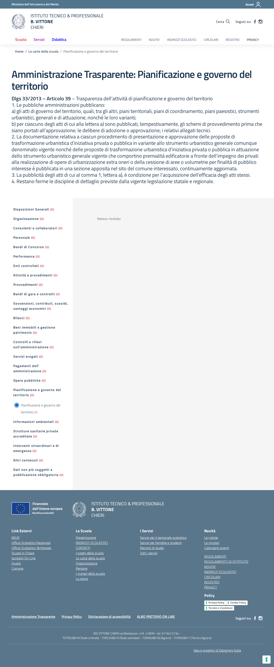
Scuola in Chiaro (23, 553)
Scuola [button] (20, 39)
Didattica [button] (59, 39)
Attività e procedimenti (32, 275)
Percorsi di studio (152, 547)
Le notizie (211, 537)
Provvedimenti (25, 284)
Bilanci (19, 317)
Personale (21, 237)
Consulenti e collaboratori (35, 228)
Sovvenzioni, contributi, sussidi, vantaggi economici (40, 306)
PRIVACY (253, 39)
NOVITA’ (154, 39)
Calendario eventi (216, 547)
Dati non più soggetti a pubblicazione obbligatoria (35, 472)
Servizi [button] (39, 39)
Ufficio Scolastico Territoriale (31, 547)
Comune (17, 568)
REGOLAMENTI (131, 39)
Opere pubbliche (27, 380)
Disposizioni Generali (31, 209)
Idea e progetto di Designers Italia (217, 650)
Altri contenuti (25, 460)
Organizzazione (26, 218)
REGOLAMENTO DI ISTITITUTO (226, 561)
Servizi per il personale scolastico (163, 537)
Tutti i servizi (148, 553)
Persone (81, 568)
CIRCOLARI (211, 39)
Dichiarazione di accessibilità (109, 616)
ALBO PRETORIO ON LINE (156, 616)
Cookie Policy (238, 602)
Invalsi (16, 563)
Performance (24, 256)
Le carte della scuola (90, 558)
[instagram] (260, 22)
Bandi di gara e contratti (34, 293)
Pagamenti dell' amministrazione (27, 368)
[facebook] (255, 22)
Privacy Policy (216, 602)
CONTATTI (83, 547)
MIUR (15, 537)
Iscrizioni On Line (24, 558)
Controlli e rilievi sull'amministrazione (31, 344)
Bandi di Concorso (28, 246)
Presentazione (86, 537)
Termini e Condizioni (220, 607)
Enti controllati (26, 265)
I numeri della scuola (90, 573)
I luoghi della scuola (90, 553)
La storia (82, 578)
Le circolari (211, 542)
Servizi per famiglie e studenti (161, 542)
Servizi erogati (25, 356)
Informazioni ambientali (33, 421)
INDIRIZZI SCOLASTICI (182, 39)
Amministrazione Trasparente (33, 616)
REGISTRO (233, 39)
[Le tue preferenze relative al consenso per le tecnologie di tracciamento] (266, 659)
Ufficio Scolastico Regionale (31, 542)
